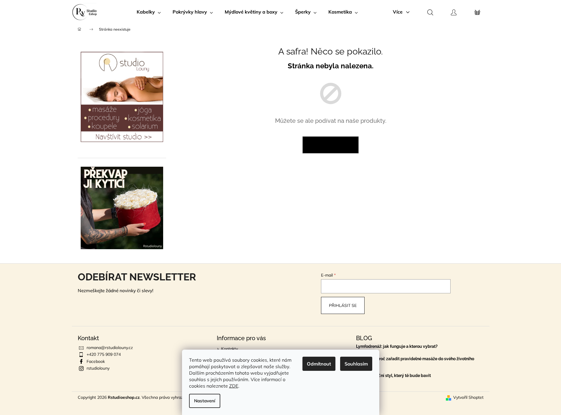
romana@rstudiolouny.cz (110, 347)
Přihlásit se (343, 305)
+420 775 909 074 (104, 354)
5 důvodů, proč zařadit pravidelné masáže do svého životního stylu (415, 361)
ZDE (233, 386)
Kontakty (229, 348)
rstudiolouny (98, 368)
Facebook (96, 361)
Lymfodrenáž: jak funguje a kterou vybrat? (397, 346)
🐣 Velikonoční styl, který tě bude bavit (393, 375)
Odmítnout (319, 364)
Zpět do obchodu (330, 145)
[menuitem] (149, 12)
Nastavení (204, 401)
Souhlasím (356, 364)
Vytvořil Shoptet (468, 397)
